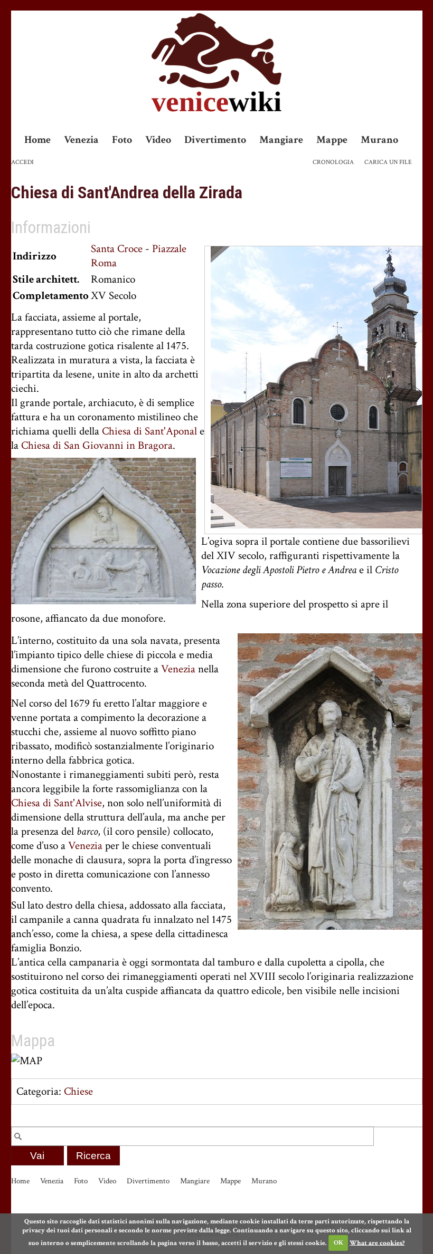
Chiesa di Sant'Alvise (56, 803)
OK (338, 1242)
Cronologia (333, 162)
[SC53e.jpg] (103, 530)
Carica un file (388, 162)
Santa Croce (117, 249)
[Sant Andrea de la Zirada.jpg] (316, 386)
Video (158, 140)
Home (37, 140)
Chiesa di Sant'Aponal (149, 431)
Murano (379, 140)
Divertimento (215, 140)
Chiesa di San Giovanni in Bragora (97, 445)
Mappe (331, 140)
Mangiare (281, 140)
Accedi (22, 162)
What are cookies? (377, 1242)
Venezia (81, 140)
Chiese (78, 1091)
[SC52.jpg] (330, 781)
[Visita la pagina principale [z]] (216, 62)
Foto (122, 140)
